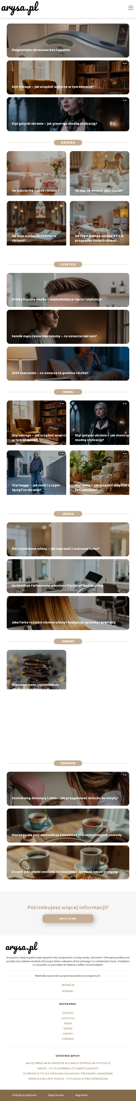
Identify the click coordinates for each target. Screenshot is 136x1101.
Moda (68, 392)
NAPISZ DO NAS (68, 919)
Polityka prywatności (24, 1095)
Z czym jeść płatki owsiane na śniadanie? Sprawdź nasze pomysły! (65, 871)
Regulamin (81, 1095)
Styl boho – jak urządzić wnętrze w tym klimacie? (103, 487)
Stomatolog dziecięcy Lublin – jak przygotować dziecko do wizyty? (65, 798)
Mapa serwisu (56, 1095)
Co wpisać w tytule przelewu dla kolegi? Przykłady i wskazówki (68, 1073)
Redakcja (68, 985)
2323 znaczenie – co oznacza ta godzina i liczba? (50, 373)
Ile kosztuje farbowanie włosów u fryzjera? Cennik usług (57, 585)
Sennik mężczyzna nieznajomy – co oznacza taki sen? (54, 336)
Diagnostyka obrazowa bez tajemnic (41, 50)
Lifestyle (68, 264)
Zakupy (68, 641)
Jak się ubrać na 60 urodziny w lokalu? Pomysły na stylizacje (68, 1063)
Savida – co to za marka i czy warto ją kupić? (68, 1068)
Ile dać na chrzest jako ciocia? (99, 190)
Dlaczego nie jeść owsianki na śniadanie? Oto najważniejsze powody (67, 835)
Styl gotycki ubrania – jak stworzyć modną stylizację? (54, 123)
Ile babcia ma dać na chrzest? (35, 190)
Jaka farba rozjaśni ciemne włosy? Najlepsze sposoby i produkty (64, 622)
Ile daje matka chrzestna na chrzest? (34, 238)
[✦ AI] (36, 444)
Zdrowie (68, 763)
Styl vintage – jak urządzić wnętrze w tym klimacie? (53, 86)
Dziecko (68, 142)
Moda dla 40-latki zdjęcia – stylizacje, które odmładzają (68, 1079)
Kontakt (68, 991)
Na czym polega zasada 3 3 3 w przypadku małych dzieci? (99, 238)
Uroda (68, 514)
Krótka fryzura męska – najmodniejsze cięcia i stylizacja (56, 299)
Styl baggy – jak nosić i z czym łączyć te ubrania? (36, 487)
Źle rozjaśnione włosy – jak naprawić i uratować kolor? (56, 548)
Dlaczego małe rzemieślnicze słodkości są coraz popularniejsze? (35, 687)
